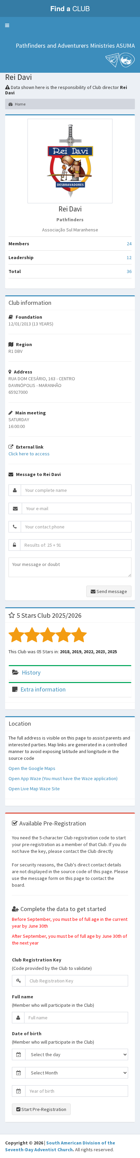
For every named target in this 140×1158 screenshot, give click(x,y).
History (31, 672)
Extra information (43, 689)
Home (19, 104)
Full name (22, 997)
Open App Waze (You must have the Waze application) (63, 778)
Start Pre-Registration (43, 1109)
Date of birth (26, 1033)
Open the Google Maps (31, 768)
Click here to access (29, 454)
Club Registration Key (36, 960)
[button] (7, 25)
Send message (111, 591)
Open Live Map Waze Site (34, 789)
